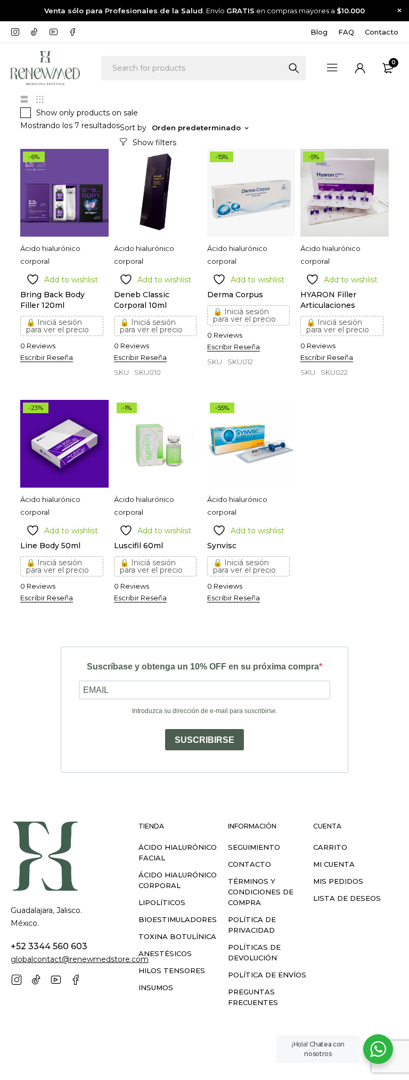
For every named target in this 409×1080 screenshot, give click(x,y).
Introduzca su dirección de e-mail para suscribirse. (204, 711)
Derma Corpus (235, 294)
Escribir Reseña (46, 357)
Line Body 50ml (50, 545)
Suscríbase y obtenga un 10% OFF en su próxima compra (203, 666)
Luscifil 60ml (138, 545)
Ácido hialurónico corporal (50, 254)
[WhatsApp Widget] (378, 1049)
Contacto (381, 32)
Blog (319, 32)
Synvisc (221, 545)
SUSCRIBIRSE (204, 739)
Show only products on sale (87, 113)
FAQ (346, 32)
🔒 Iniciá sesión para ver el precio (57, 325)
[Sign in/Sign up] (360, 68)
